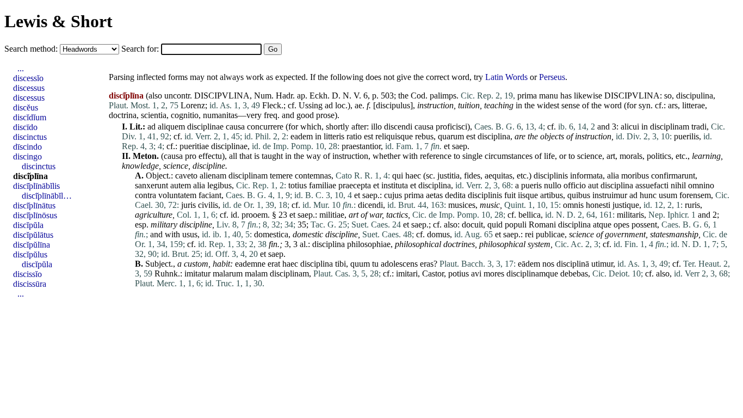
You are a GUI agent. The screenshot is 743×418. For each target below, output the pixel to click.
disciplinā (572, 263)
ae (358, 105)
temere (281, 175)
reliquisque (394, 136)
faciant (210, 195)
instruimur (609, 195)
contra (145, 195)
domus (438, 234)
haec (413, 175)
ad (329, 105)
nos (548, 263)
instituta (394, 185)
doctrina (123, 115)
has (566, 95)
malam (256, 273)
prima (527, 95)
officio (575, 185)
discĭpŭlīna (31, 244)
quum (360, 263)
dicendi (370, 205)
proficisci (451, 126)
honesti (598, 205)
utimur (602, 263)
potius (458, 273)
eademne (250, 263)
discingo (27, 156)
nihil (678, 185)
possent (644, 224)
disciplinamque (532, 273)
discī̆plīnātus (34, 205)
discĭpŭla (28, 225)
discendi (398, 126)
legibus (219, 185)
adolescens (399, 263)
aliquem (171, 126)
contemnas (313, 175)
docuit (472, 224)
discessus (29, 88)
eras (427, 263)
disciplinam (669, 126)
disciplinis (551, 175)
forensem (695, 195)
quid (495, 224)
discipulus (393, 105)
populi (516, 224)
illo (376, 126)
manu (548, 95)
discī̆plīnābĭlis (36, 185)
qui (397, 175)
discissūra (29, 283)
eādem (529, 263)
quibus (578, 195)
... (20, 68)
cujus (393, 195)
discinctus (30, 137)
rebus (424, 136)
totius (297, 185)
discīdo (25, 127)
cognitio (185, 115)
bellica (529, 214)
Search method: (32, 48)
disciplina (494, 136)
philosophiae (369, 244)
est (368, 136)
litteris (334, 136)
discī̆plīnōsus (35, 215)
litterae (693, 105)
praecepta (354, 185)
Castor (433, 273)
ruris (692, 205)
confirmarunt (673, 175)
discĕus (25, 107)
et (447, 146)
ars (673, 105)
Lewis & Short (58, 21)
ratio (354, 136)
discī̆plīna (30, 176)
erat (274, 263)
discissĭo (27, 274)
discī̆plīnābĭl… (47, 195)
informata (586, 175)
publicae (550, 234)
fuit (510, 195)
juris (188, 205)
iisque (528, 195)
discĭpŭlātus (33, 234)
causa (235, 126)
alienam (213, 175)
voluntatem (177, 195)
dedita (455, 195)
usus (189, 234)
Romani (542, 224)
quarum (451, 136)
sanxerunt (151, 185)
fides (472, 175)
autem (180, 185)
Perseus (552, 77)
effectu (210, 156)
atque (602, 224)
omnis (573, 205)
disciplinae (205, 126)
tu (375, 263)
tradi (699, 126)
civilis (208, 205)
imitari (407, 273)
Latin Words (506, 77)
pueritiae (194, 146)
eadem (301, 136)
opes (621, 224)
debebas (574, 273)
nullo (552, 185)
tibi (340, 263)
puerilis (686, 136)
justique (625, 205)
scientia (153, 115)
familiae (322, 185)
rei (529, 234)
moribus (635, 175)
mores (494, 273)
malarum (228, 273)
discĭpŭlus (30, 254)
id (234, 214)
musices (461, 205)
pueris (531, 185)
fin (273, 244)
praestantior (361, 146)
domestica (271, 234)
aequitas (498, 175)
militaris (630, 214)
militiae (331, 214)
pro (190, 156)
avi (476, 273)
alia (613, 175)
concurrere (265, 126)
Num (262, 95)
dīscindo (27, 146)
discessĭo (28, 78)
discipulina (694, 95)
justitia (448, 175)
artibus (551, 195)
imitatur (197, 273)
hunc (648, 195)
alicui (630, 126)
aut (593, 185)
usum (668, 195)
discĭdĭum (29, 117)
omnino (701, 185)
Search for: (141, 48)
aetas (434, 195)
